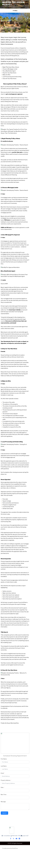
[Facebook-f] (10, 838)
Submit (4, 813)
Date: (2, 787)
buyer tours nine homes (13, 99)
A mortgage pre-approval (7, 241)
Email (2, 773)
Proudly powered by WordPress (10, 848)
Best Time (3, 794)
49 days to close (16, 107)
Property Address (5, 780)
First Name (4, 759)
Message (3, 801)
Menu (15, 10)
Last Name (4, 766)
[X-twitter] (13, 838)
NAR (6, 283)
